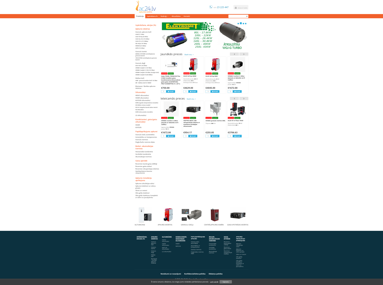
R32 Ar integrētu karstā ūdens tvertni (146, 107)
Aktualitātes (176, 16)
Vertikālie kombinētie (143, 154)
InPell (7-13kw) (139, 34)
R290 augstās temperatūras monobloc (146, 103)
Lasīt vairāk (214, 282)
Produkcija (140, 16)
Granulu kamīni (141, 51)
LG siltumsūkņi (140, 115)
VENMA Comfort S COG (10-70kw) (145, 70)
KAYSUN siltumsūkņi (165, 248)
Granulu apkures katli (143, 32)
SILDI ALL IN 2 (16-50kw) (142, 39)
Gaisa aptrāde (141, 161)
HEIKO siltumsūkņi (142, 95)
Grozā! (171, 91)
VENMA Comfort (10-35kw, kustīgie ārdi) (147, 72)
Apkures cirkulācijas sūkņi (144, 183)
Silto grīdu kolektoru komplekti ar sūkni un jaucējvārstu (146, 196)
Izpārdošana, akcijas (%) (145, 25)
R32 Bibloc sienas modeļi (142, 105)
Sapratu (226, 282)
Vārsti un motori (141, 190)
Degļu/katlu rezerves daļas (145, 142)
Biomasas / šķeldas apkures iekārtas (145, 87)
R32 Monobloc (139, 110)
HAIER (137, 125)
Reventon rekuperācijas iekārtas (147, 169)
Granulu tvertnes (141, 140)
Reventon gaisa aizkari (143, 166)
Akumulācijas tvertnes (143, 157)
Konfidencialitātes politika (194, 274)
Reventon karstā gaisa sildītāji (146, 164)
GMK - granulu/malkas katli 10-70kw (146, 80)
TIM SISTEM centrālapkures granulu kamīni (146, 59)
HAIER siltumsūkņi (142, 98)
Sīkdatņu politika (216, 274)
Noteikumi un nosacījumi (171, 274)
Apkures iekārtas (142, 29)
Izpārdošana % (152, 16)
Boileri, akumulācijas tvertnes (144, 147)
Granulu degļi (140, 63)
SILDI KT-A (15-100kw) (141, 41)
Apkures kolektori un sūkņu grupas (145, 187)
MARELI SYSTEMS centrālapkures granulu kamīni (145, 55)
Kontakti (187, 16)
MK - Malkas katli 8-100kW (143, 83)
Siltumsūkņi (140, 92)
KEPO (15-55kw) (140, 48)
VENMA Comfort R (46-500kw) (144, 75)
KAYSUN (138, 127)
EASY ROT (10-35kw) (141, 65)
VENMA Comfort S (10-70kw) (143, 68)
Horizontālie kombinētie (144, 152)
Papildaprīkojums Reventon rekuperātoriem (143, 172)
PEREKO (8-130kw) (140, 46)
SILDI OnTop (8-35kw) (141, 37)
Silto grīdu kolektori (142, 193)
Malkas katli (139, 78)
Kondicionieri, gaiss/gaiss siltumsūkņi (146, 120)
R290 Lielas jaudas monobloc (144, 112)
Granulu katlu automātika (144, 135)
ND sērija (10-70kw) (141, 43)
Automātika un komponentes (146, 137)
